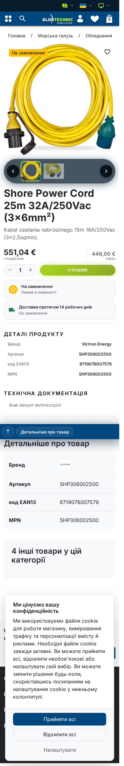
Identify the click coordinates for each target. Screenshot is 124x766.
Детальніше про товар (45, 431)
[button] (23, 19)
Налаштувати (60, 750)
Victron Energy (97, 343)
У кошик (78, 270)
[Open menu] (8, 18)
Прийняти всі (60, 719)
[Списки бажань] (94, 18)
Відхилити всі (59, 734)
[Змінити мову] (86, 6)
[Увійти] (80, 18)
